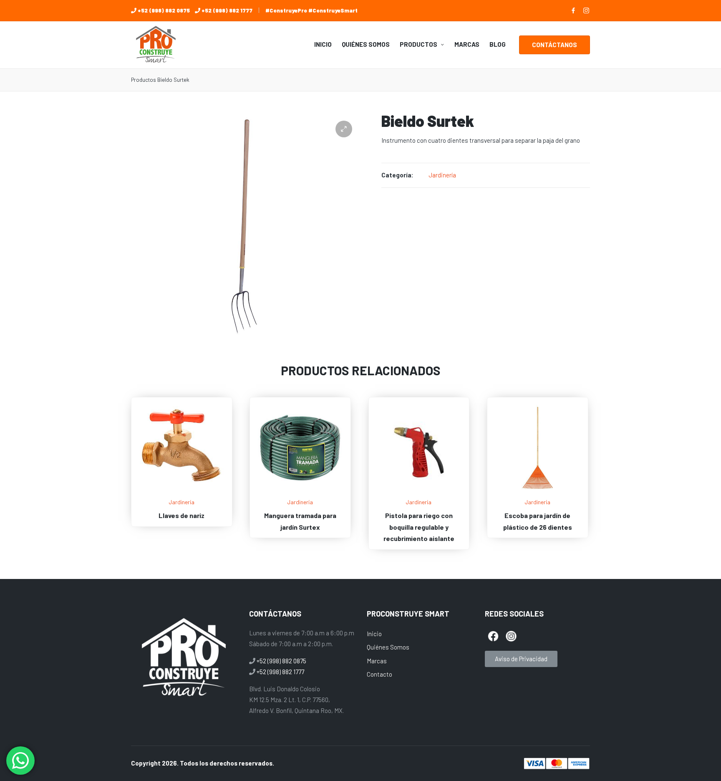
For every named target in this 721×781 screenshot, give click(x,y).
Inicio (374, 633)
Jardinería (442, 175)
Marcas (377, 661)
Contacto (379, 674)
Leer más (181, 491)
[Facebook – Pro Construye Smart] (573, 10)
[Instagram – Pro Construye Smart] (586, 10)
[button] (554, 44)
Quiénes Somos (388, 647)
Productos (143, 79)
